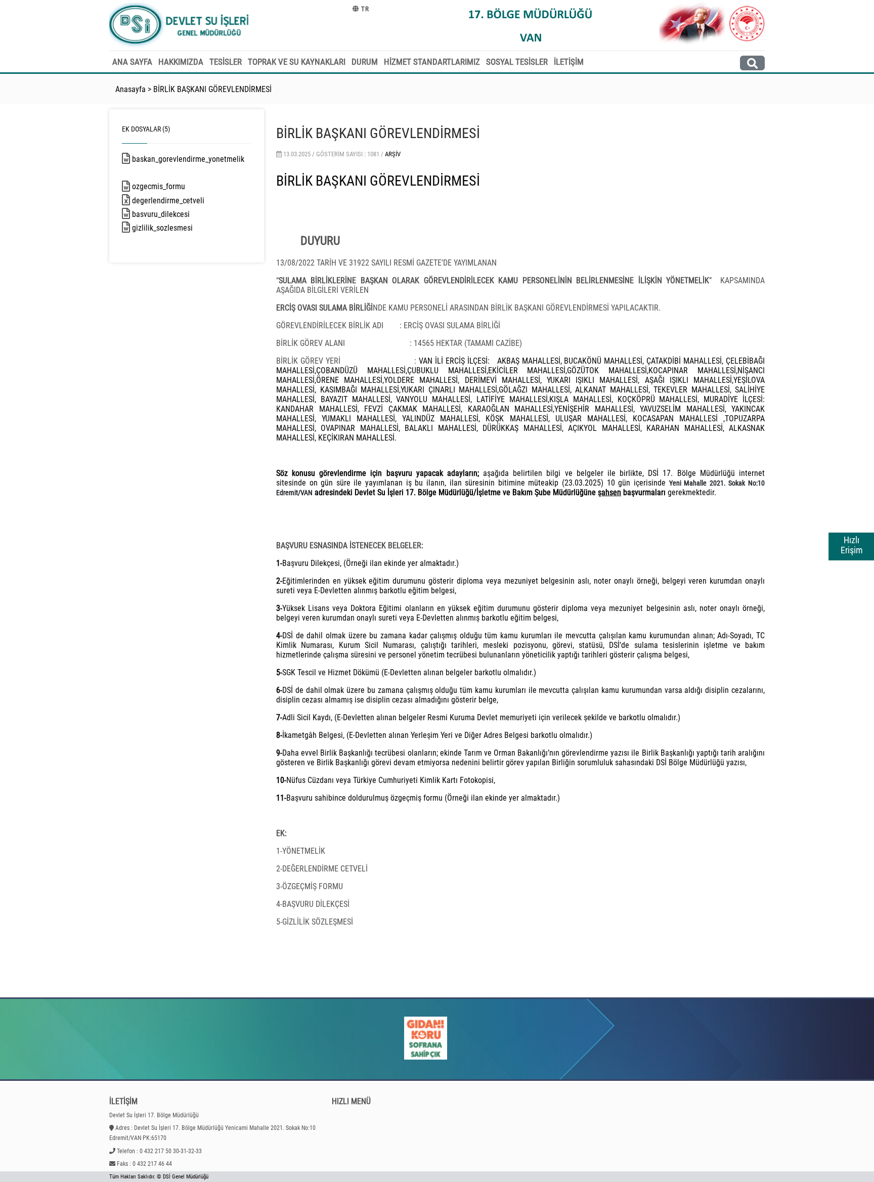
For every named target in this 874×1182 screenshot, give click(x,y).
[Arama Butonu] (752, 63)
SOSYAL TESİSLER (517, 62)
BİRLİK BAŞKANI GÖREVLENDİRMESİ (212, 89)
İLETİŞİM (569, 62)
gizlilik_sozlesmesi (172, 228)
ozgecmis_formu (168, 186)
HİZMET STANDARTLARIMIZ (432, 62)
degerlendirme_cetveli (178, 200)
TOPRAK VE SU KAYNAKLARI (296, 62)
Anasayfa (130, 89)
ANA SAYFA (132, 62)
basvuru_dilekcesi (170, 214)
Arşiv (393, 154)
